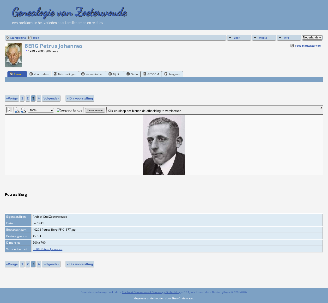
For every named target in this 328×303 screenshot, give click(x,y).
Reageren (174, 74)
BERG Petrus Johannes (47, 249)
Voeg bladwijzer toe (308, 45)
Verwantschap (94, 74)
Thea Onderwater (182, 298)
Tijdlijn (117, 74)
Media (263, 37)
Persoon (19, 74)
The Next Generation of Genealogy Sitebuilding (151, 292)
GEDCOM (153, 74)
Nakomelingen (67, 74)
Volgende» (51, 98)
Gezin (134, 74)
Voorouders (41, 74)
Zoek (36, 37)
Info (286, 37)
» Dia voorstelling (80, 98)
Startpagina (18, 37)
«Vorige (12, 98)
